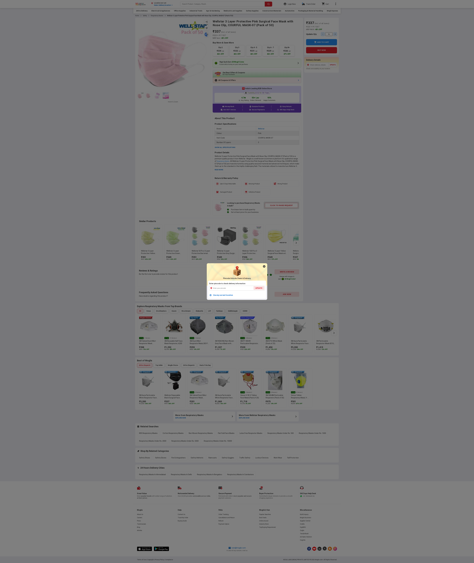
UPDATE (258, 288)
